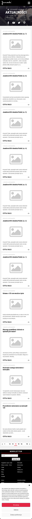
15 (18, 444)
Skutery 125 (20, 469)
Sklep (2, 474)
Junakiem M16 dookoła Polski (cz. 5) (15, 112)
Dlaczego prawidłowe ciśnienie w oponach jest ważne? (13, 330)
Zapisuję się (16, 459)
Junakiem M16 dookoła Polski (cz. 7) (15, 34)
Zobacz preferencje (16, 515)
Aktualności (11, 31)
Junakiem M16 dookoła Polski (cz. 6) (15, 76)
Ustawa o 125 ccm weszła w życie (13, 293)
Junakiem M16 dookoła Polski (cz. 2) (15, 221)
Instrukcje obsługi (21, 480)
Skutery (19, 467)
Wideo (2, 469)
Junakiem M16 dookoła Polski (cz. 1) (15, 257)
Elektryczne (19, 472)
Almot (2, 480)
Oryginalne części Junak (6, 462)
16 (21, 444)
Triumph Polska (20, 482)
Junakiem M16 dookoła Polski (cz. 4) (15, 148)
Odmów (16, 510)
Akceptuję (16, 505)
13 (12, 444)
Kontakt (3, 476)
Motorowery (20, 465)
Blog (2, 472)
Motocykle (19, 462)
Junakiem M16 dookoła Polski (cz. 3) (15, 185)
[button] (29, 485)
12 (9, 444)
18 (27, 444)
